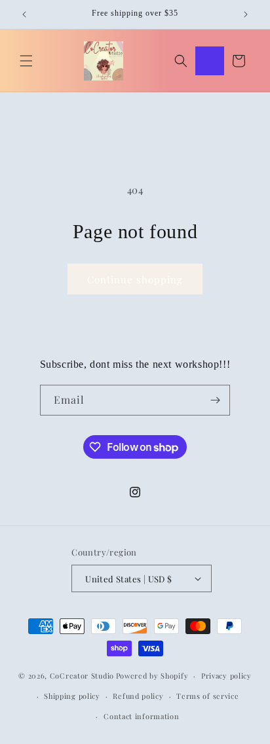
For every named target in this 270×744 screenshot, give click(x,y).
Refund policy (138, 696)
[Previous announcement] (24, 14)
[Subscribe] (215, 400)
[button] (26, 60)
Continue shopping (135, 279)
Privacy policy (226, 676)
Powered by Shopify (152, 676)
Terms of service (207, 696)
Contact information (141, 716)
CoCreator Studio (82, 676)
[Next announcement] (245, 14)
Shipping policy (72, 696)
